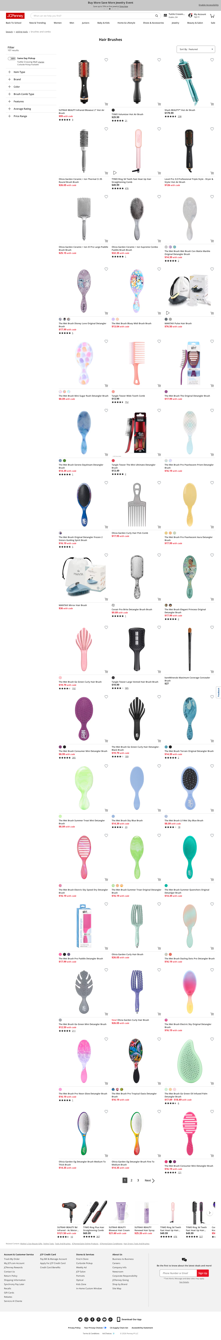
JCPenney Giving (120, 1280)
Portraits (80, 1275)
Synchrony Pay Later (14, 1284)
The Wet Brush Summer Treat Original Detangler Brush (136, 891)
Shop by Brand (119, 1284)
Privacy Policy (74, 1327)
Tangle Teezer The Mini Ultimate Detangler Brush (133, 466)
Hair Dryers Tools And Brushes (136, 1243)
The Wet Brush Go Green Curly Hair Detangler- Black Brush (135, 748)
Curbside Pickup (84, 1263)
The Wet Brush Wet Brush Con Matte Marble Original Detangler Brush (187, 253)
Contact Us (9, 1271)
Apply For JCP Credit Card (53, 1263)
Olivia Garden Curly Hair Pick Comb (130, 532)
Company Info (119, 1267)
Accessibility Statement (142, 1327)
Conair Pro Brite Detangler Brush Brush (132, 609)
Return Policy (10, 1275)
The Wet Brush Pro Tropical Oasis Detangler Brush (134, 1095)
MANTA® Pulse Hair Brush (178, 323)
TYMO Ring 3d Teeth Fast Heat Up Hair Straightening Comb (131, 180)
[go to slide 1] (104, 9)
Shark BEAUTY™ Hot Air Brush (180, 110)
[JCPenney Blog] (111, 1319)
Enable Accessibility (209, 4)
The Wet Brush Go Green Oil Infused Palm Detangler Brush (186, 1095)
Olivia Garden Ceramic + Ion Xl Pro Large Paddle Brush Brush (83, 248)
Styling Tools (48, 1243)
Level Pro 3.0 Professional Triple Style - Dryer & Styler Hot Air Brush (189, 180)
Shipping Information (15, 1280)
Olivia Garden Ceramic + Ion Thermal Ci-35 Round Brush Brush (80, 180)
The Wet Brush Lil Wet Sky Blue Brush (184, 820)
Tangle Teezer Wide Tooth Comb (128, 395)
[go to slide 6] (118, 9)
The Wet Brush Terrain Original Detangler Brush (189, 751)
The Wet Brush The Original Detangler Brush (187, 395)
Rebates (8, 1296)
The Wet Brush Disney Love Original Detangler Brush (82, 325)
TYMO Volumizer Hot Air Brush (127, 114)
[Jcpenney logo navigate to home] (15, 16)
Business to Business (123, 1259)
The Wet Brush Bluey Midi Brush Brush (131, 323)
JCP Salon (81, 1271)
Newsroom (117, 1271)
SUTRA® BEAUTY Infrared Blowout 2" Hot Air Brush (81, 111)
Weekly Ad (81, 1267)
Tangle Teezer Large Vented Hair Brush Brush (135, 681)
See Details (184, 1282)
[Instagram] (87, 1319)
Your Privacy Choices (93, 1327)
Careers (116, 1263)
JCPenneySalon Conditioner (111, 1243)
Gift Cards (9, 1292)
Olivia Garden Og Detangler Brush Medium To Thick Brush (82, 1163)
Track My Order (12, 1259)
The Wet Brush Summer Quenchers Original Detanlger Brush (187, 891)
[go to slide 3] (109, 9)
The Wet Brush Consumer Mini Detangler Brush (83, 751)
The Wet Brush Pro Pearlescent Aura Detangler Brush (189, 539)
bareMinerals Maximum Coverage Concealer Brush (187, 679)
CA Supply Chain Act (119, 1327)
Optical (79, 1280)
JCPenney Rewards (13, 1267)
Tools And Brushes (63, 1243)
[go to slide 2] (107, 9)
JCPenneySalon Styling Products (85, 1243)
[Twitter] (81, 1319)
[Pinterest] (99, 1319)
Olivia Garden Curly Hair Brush (127, 954)
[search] (158, 16)
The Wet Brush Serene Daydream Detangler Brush (81, 466)
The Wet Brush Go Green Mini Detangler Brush (82, 1024)
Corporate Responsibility (124, 1275)
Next (148, 1180)
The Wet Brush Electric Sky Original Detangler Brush (188, 1026)
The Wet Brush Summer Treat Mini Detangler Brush (82, 822)
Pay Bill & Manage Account (53, 1259)
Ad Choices (107, 1333)
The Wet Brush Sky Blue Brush (127, 820)
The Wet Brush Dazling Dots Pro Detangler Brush (190, 958)
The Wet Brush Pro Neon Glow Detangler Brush (83, 1093)
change (41, 62)
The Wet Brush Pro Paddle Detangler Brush (81, 958)
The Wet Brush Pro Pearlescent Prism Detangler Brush (189, 466)
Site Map (116, 1288)
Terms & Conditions (91, 1333)
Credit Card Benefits (50, 1267)
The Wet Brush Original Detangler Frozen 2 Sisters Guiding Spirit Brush (81, 539)
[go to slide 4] (112, 9)
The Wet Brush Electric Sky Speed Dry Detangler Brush (83, 891)
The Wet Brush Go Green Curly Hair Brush (80, 681)
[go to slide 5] (115, 9)
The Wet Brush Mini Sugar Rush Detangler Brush (83, 395)
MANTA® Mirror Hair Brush (73, 605)
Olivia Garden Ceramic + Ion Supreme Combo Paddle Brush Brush (135, 248)
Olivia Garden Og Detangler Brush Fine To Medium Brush (133, 1163)
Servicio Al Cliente (13, 1301)
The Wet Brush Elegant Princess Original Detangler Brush (185, 611)
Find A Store (82, 1259)
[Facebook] (93, 1319)
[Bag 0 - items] (212, 16)
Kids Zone (81, 1284)
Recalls (7, 1288)
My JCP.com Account (14, 1263)
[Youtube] (105, 1319)
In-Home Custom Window (89, 1288)
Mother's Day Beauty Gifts (31, 1243)
